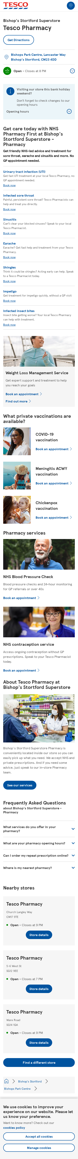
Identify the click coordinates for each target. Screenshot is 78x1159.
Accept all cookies (39, 1136)
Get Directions (18, 38)
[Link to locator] (71, 6)
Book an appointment (22, 394)
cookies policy (14, 1127)
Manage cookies (39, 1147)
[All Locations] (6, 1081)
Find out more (16, 401)
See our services (19, 785)
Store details (39, 934)
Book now (9, 185)
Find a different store (39, 1062)
